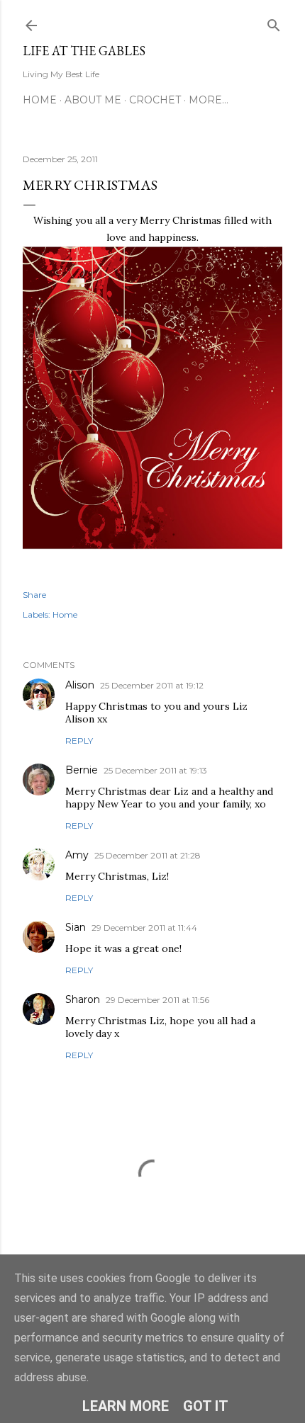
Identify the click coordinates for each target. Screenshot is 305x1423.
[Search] (273, 22)
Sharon (82, 999)
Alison (79, 685)
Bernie (81, 770)
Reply (79, 740)
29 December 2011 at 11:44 (144, 927)
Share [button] (34, 594)
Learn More (125, 1406)
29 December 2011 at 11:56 (157, 999)
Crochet (155, 99)
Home (40, 99)
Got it (205, 1406)
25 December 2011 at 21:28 (147, 855)
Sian (75, 927)
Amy (77, 855)
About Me (93, 99)
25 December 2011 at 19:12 (152, 685)
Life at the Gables (84, 50)
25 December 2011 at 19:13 (155, 770)
